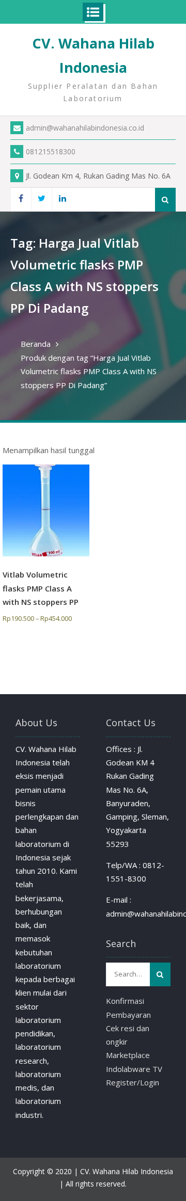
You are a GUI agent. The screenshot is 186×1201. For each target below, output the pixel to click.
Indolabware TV (134, 1069)
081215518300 (50, 151)
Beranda (36, 344)
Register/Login (132, 1082)
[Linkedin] (62, 199)
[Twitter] (41, 199)
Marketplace (128, 1055)
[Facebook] (20, 199)
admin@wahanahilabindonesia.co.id (85, 128)
